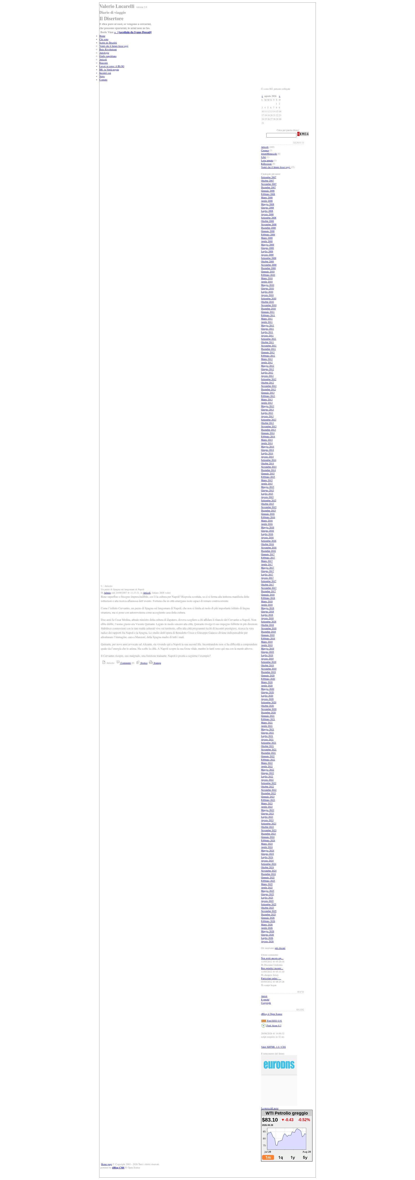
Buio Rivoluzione (108, 49)
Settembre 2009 (268, 258)
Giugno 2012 (267, 369)
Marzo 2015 (267, 480)
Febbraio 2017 (268, 557)
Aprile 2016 (267, 524)
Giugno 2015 (267, 490)
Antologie (104, 52)
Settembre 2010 (268, 298)
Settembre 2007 (268, 177)
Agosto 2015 (267, 497)
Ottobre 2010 (267, 301)
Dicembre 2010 (268, 308)
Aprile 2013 (267, 402)
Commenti (125, 663)
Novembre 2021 (268, 749)
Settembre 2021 (268, 742)
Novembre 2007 (268, 184)
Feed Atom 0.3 (273, 1025)
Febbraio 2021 (268, 719)
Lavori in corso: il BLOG (111, 66)
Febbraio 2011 (268, 315)
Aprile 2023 (267, 806)
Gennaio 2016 (268, 513)
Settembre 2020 (268, 702)
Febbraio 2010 (268, 274)
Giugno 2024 (267, 853)
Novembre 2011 (268, 345)
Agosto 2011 (267, 335)
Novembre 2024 (268, 870)
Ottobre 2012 (267, 382)
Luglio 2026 (267, 938)
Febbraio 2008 (268, 194)
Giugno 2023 (267, 813)
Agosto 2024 (267, 860)
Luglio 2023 (267, 816)
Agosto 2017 (267, 577)
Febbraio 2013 (268, 396)
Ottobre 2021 (267, 746)
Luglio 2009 (267, 251)
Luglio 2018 (267, 614)
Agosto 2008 (267, 214)
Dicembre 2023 (268, 833)
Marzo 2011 (267, 318)
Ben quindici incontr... (272, 968)
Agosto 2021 (267, 739)
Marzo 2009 (267, 237)
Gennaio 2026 (268, 917)
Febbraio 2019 (268, 638)
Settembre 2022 (268, 783)
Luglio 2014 (267, 453)
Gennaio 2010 (268, 271)
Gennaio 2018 (268, 594)
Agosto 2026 (267, 941)
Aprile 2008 (267, 200)
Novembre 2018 (268, 628)
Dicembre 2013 (268, 429)
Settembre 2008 (268, 217)
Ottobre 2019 (267, 665)
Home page (106, 1164)
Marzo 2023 (267, 803)
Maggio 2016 (267, 527)
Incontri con (105, 73)
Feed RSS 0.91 (274, 1020)
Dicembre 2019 (268, 672)
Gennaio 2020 (268, 675)
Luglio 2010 (267, 291)
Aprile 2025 (267, 887)
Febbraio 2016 (268, 517)
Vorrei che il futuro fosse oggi (113, 46)
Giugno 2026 (267, 934)
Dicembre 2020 (268, 712)
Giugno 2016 (267, 530)
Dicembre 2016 (268, 550)
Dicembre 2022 (268, 793)
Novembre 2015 (268, 507)
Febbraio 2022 (268, 759)
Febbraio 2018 (268, 598)
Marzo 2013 (267, 399)
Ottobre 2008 (267, 221)
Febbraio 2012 (268, 355)
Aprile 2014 (267, 443)
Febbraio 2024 (268, 840)
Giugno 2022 (267, 773)
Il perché (265, 999)
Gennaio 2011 (268, 312)
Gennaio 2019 (268, 635)
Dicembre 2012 (268, 389)
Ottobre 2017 (267, 584)
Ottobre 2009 (267, 261)
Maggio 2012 (267, 365)
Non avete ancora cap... (272, 958)
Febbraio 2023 (268, 800)
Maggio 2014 (267, 446)
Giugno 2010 (267, 288)
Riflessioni (266, 163)
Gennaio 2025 (268, 877)
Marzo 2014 (267, 439)
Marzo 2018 (267, 601)
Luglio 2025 (267, 897)
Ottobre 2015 (267, 503)
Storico (143, 663)
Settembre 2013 (268, 419)
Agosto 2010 (267, 295)
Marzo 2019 (267, 641)
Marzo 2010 (267, 278)
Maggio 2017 (267, 567)
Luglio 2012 (267, 372)
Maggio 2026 (267, 931)
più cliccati (280, 948)
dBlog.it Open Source (271, 1014)
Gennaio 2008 (268, 190)
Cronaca (265, 150)
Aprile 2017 (267, 564)
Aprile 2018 (267, 604)
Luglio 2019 (267, 655)
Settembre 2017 (268, 581)
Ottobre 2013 (267, 423)
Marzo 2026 (267, 924)
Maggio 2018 (267, 608)
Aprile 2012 (267, 362)
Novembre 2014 (268, 466)
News (102, 76)
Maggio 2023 (267, 810)
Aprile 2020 (267, 685)
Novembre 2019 (268, 668)
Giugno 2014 (267, 450)
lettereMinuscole (269, 153)
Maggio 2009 (267, 244)
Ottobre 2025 (267, 907)
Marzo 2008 (267, 197)
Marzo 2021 (267, 722)
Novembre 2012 (268, 386)
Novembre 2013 (268, 426)
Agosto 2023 (267, 820)
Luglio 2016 (267, 534)
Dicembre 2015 (268, 510)
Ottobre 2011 (267, 342)
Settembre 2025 (268, 904)
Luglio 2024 (267, 857)
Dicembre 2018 (268, 631)
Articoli (103, 59)
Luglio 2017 (267, 574)
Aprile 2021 (267, 726)
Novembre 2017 (268, 588)
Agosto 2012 (267, 375)
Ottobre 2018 (267, 625)
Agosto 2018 (267, 618)
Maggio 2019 (267, 648)
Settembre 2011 (268, 338)
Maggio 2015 (267, 487)
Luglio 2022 (267, 776)
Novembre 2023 (268, 830)
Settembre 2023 (268, 823)
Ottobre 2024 (267, 867)
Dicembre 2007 (268, 187)
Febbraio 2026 (268, 921)
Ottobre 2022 (267, 786)
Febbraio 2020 (268, 678)
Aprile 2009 (267, 241)
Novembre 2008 (268, 224)
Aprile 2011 (267, 322)
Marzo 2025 (267, 884)
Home (102, 36)
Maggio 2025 (267, 890)
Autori (264, 996)
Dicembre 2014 (268, 470)
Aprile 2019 (267, 645)
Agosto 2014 (267, 456)
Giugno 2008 (267, 207)
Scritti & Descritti (108, 42)
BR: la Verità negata (109, 69)
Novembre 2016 (268, 547)
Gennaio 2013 (268, 392)
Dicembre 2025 (268, 914)
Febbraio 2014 (268, 436)
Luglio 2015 (267, 493)
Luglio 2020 (267, 695)
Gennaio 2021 (268, 715)
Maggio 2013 (267, 406)
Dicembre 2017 (268, 591)
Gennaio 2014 (268, 433)
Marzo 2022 (267, 763)
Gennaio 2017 (268, 554)
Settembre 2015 (268, 500)
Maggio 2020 (267, 688)
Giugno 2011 (267, 328)
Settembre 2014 (268, 460)
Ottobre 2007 (267, 180)
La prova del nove (269, 1108)
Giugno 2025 (267, 894)
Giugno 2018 (267, 611)
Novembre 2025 (268, 911)
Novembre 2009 (268, 264)
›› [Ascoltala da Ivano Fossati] (133, 32)
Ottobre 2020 (267, 705)
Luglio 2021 (267, 736)
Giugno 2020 (267, 692)
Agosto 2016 (267, 537)
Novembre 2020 (268, 709)
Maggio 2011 (267, 325)
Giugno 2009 (267, 248)
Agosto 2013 (267, 416)
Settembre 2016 (268, 540)
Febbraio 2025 (268, 880)
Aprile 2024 (267, 847)
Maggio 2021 (267, 729)
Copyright (266, 1002)
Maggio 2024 (267, 850)
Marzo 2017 (267, 561)
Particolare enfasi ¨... (271, 978)
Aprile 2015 (267, 483)
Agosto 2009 (267, 254)
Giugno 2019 (267, 651)
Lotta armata (267, 160)
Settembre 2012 (268, 379)
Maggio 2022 (267, 769)
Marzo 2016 (267, 520)
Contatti (103, 79)
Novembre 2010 (268, 305)
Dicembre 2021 (268, 752)
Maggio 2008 (267, 204)
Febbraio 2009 (268, 234)
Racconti (103, 62)
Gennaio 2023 (268, 796)
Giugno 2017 (267, 571)
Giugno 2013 (267, 409)
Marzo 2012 (267, 359)
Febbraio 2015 (268, 476)
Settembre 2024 (268, 864)
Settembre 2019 (268, 662)
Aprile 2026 (267, 927)
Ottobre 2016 (267, 544)
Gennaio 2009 (268, 231)
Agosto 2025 (267, 901)
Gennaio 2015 (268, 473)
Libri (263, 157)
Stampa (157, 663)
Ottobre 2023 (267, 827)
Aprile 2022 (267, 766)
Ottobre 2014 (267, 463)
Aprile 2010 (267, 281)
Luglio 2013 (267, 412)
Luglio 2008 (267, 211)
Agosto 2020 (267, 699)
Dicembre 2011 (268, 349)
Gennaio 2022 (268, 756)
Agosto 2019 (267, 658)
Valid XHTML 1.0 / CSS (273, 1046)
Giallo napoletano (107, 56)
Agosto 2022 (267, 779)
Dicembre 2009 (268, 268)
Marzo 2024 (267, 843)
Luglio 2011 (267, 332)
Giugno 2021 (267, 732)
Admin (107, 592)
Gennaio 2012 (268, 352)
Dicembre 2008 (268, 227)
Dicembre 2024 (268, 874)
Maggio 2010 (267, 285)
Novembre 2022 (268, 789)
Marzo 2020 (267, 682)
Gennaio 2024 (268, 837)
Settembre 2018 (268, 621)
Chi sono (103, 39)
